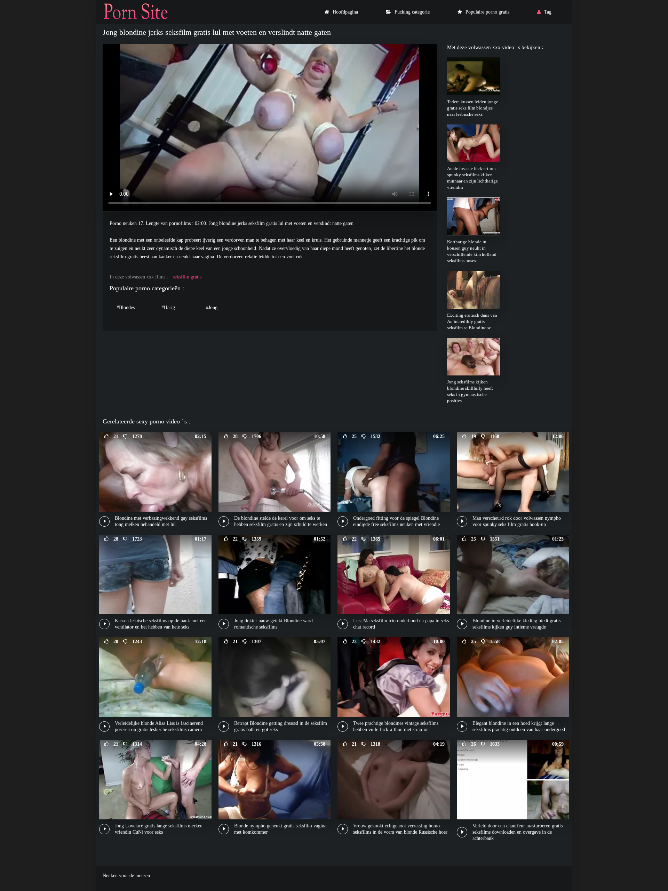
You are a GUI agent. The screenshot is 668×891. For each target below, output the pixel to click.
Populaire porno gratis (487, 12)
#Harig (168, 307)
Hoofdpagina (345, 12)
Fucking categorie (412, 12)
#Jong (211, 307)
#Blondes (126, 307)
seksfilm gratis (187, 277)
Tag (547, 12)
